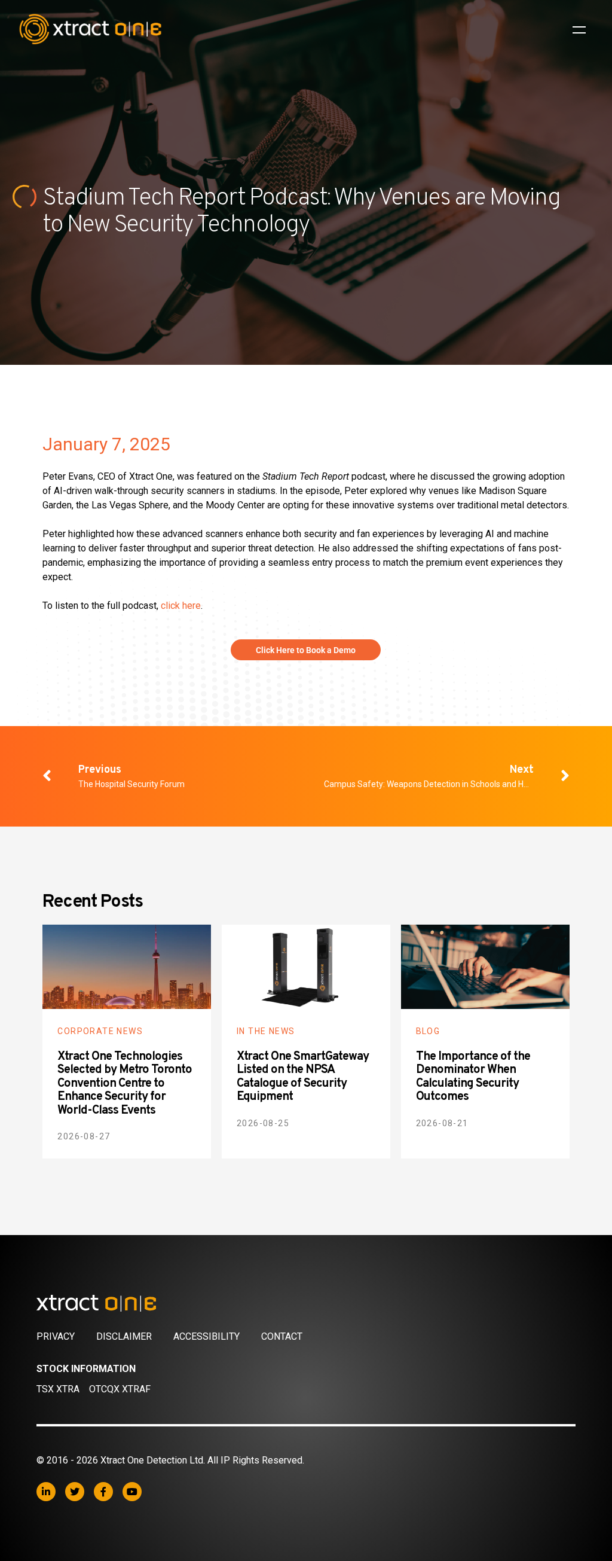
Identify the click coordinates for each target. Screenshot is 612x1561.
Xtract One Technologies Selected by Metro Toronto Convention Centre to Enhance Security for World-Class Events (124, 1083)
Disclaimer (124, 1336)
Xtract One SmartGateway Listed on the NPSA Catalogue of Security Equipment (303, 1077)
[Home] (305, 1303)
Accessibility (206, 1336)
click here (181, 605)
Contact (281, 1336)
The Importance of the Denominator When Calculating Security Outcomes (473, 1077)
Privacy (55, 1336)
